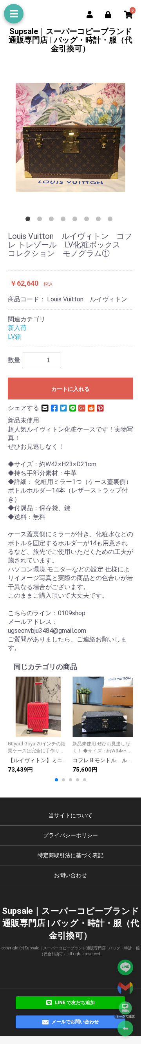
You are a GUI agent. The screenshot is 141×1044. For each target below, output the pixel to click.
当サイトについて (70, 815)
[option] (70, 137)
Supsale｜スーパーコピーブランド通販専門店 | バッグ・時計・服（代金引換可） (70, 40)
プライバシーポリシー (70, 835)
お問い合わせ (70, 875)
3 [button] (53, 220)
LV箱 (14, 336)
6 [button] (88, 220)
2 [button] (41, 220)
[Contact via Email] (125, 988)
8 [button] (112, 220)
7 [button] (100, 220)
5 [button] (76, 220)
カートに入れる (70, 389)
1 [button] (29, 220)
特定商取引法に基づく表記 (70, 855)
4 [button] (65, 220)
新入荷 (17, 327)
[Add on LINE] (125, 967)
